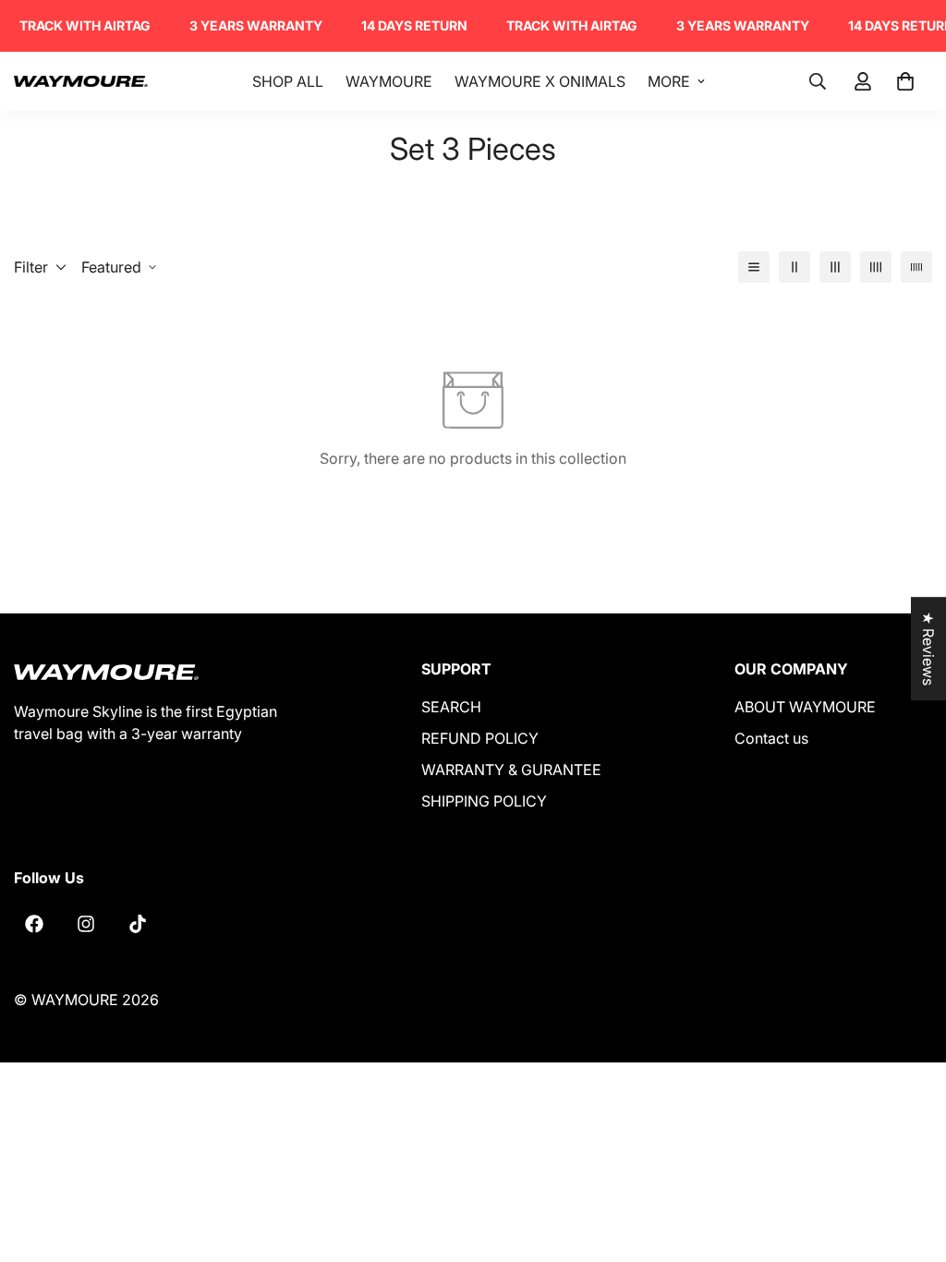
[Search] (818, 81)
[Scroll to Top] (910, 1161)
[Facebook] (34, 924)
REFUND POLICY (480, 738)
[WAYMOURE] (81, 81)
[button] (905, 81)
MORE (669, 81)
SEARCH (451, 707)
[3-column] (835, 267)
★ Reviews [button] (928, 649)
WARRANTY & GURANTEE (511, 769)
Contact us (771, 738)
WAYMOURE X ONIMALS (540, 81)
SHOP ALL (287, 81)
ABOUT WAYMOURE (805, 707)
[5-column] (916, 267)
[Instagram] (86, 924)
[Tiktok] (137, 924)
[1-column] (754, 267)
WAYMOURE (389, 81)
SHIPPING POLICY (484, 801)
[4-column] (875, 267)
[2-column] (794, 267)
